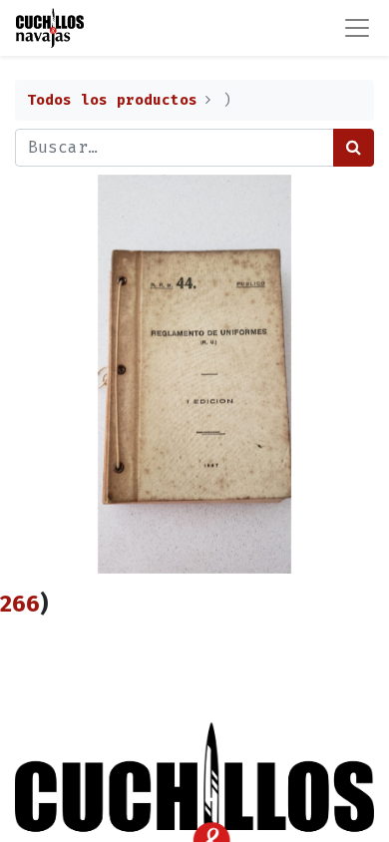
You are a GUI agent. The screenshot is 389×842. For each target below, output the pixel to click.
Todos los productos (112, 100)
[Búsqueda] (353, 148)
